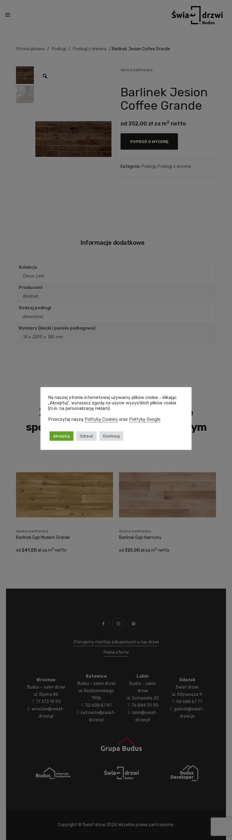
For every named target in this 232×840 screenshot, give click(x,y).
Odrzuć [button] (86, 436)
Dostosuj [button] (111, 436)
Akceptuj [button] (61, 436)
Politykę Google (144, 419)
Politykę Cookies (101, 419)
